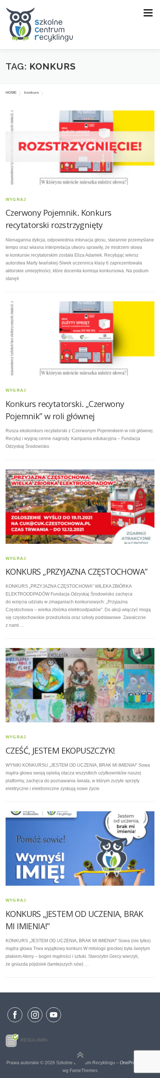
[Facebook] (15, 1016)
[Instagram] (35, 1022)
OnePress (130, 1062)
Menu (147, 13)
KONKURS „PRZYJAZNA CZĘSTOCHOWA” (76, 571)
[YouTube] (53, 1022)
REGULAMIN (33, 1040)
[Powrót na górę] (80, 1055)
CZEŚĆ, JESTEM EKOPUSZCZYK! (60, 750)
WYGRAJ (16, 199)
